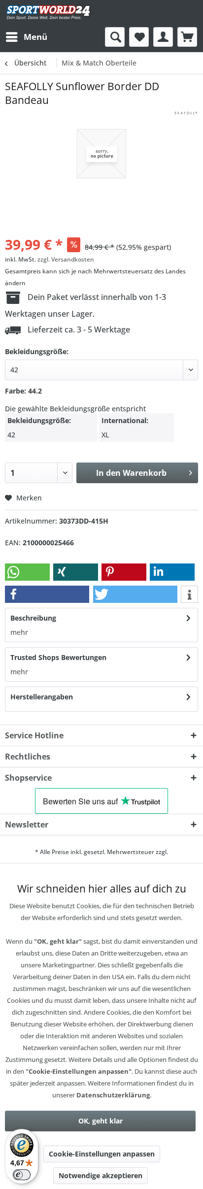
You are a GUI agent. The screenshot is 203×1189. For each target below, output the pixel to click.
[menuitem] (26, 37)
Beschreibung (33, 618)
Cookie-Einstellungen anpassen (102, 1153)
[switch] (22, 1174)
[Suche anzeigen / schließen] (115, 37)
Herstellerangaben (41, 696)
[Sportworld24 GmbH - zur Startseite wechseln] (48, 13)
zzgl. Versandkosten (65, 259)
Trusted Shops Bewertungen (58, 657)
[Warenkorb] (187, 37)
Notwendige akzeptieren (100, 1175)
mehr (19, 632)
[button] (27, 572)
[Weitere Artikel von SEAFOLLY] (185, 115)
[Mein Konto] (163, 37)
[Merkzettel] (139, 37)
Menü (35, 36)
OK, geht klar (100, 1120)
